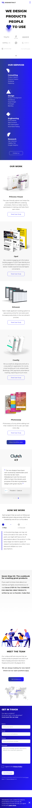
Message (4, 745)
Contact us (16, 153)
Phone (4, 738)
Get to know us (16, 679)
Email (3, 731)
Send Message (7, 773)
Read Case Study (16, 214)
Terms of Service (10, 779)
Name (3, 724)
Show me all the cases (16, 442)
